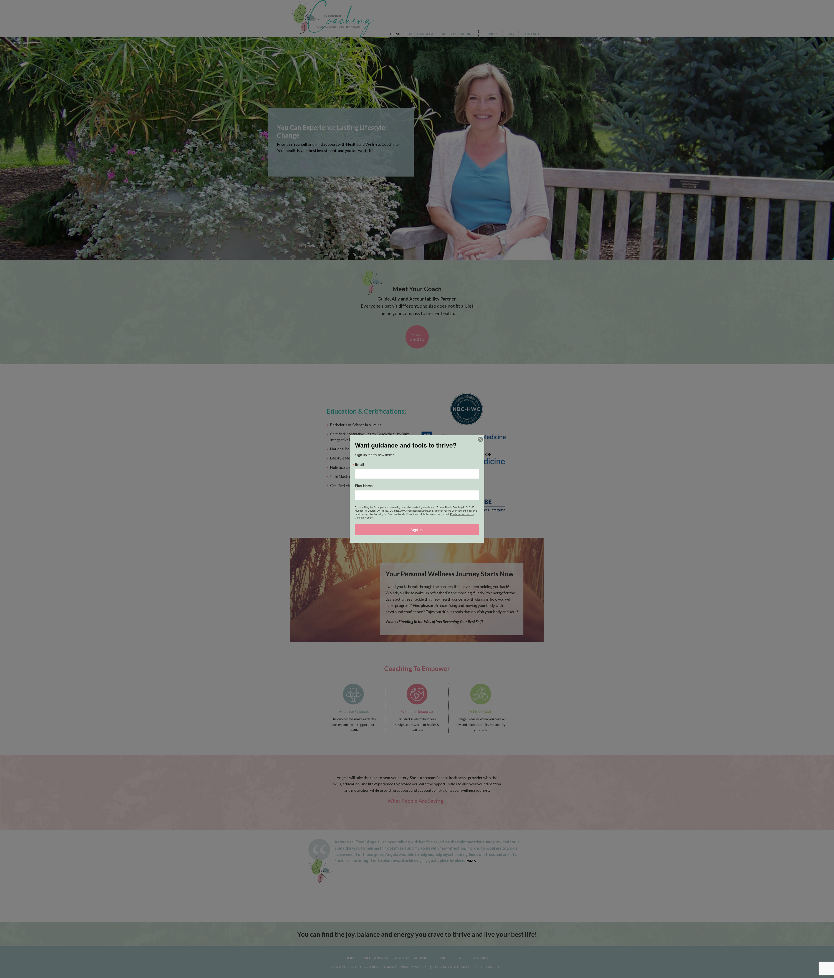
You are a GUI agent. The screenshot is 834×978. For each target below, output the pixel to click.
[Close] (480, 439)
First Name (364, 485)
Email (359, 464)
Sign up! (417, 529)
